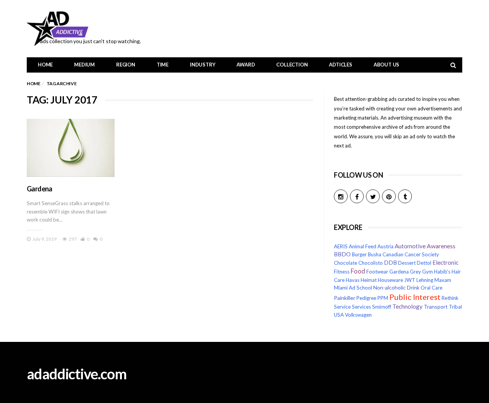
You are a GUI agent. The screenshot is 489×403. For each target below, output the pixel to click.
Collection (292, 65)
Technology (407, 306)
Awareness (441, 245)
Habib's (442, 272)
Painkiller (344, 298)
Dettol (424, 263)
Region (125, 65)
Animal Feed (362, 246)
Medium (84, 65)
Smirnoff (381, 307)
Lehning (424, 280)
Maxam (442, 280)
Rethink (450, 298)
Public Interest (414, 296)
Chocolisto (370, 263)
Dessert (407, 263)
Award (245, 65)
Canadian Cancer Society (410, 254)
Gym (427, 272)
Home (45, 65)
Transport (436, 306)
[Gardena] (71, 148)
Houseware (390, 280)
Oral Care (431, 288)
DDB (390, 262)
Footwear (377, 272)
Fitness (342, 272)
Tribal (455, 307)
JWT (409, 280)
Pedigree (366, 298)
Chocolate (345, 263)
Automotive (410, 246)
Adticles (340, 65)
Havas (352, 280)
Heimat (369, 280)
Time (162, 65)
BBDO (342, 254)
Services (361, 307)
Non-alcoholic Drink (396, 287)
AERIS (341, 246)
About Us (386, 65)
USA (339, 315)
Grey (415, 272)
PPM (382, 298)
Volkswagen (358, 315)
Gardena (39, 189)
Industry (202, 65)
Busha (374, 254)
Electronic (445, 262)
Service (342, 307)
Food (358, 271)
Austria (385, 246)
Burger (359, 254)
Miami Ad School (353, 288)
